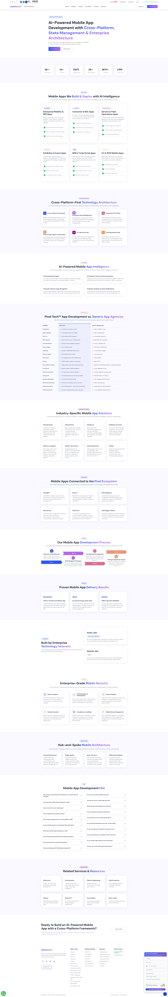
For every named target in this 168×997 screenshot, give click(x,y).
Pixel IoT (75, 493)
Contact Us (131, 2)
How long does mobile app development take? (56, 802)
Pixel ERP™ (46, 493)
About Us (72, 952)
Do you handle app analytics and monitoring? (100, 840)
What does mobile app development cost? (55, 831)
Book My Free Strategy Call (155, 989)
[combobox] (148, 966)
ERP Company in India (75, 970)
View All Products (89, 966)
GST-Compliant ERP (75, 981)
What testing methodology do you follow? (99, 806)
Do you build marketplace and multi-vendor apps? (101, 823)
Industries (73, 6)
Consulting (102, 963)
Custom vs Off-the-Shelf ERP (76, 978)
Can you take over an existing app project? (99, 817)
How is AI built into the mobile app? (53, 808)
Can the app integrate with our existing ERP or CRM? (58, 819)
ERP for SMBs (73, 983)
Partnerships (123, 2)
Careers (112, 2)
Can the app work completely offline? (54, 813)
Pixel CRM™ (87, 956)
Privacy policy (123, 995)
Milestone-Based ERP (75, 968)
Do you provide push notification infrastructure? (101, 829)
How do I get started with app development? (100, 846)
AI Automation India (75, 986)
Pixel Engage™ (88, 954)
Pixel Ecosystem (30, 6)
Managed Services (104, 961)
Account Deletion (74, 966)
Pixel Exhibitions (107, 493)
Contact (72, 961)
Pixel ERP (102, 966)
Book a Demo (113, 898)
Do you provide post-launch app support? (55, 842)
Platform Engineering (93, 880)
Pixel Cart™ (76, 510)
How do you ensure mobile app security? (98, 800)
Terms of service (115, 995)
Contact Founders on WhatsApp (151, 1)
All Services (47, 880)
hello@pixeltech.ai (118, 955)
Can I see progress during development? (98, 812)
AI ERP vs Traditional (75, 975)
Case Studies (88, 6)
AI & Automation (104, 952)
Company (96, 6)
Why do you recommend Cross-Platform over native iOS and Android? (60, 795)
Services (67, 6)
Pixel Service (47, 510)
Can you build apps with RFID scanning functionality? (58, 836)
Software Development (105, 954)
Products (80, 6)
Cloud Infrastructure (104, 959)
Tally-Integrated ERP (75, 972)
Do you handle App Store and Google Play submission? (58, 825)
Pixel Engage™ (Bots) (108, 510)
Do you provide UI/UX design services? (98, 795)
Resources (103, 6)
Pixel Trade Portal (89, 963)
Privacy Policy (73, 963)
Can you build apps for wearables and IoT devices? (101, 835)
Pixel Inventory (88, 961)
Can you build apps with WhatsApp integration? (57, 848)
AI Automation (69, 880)
